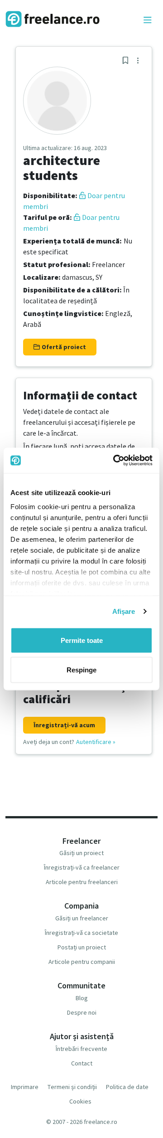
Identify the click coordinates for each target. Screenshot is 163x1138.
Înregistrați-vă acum (64, 725)
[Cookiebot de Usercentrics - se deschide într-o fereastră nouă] (115, 461)
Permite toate (82, 640)
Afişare (123, 611)
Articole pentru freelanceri (82, 882)
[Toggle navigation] (148, 20)
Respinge (81, 670)
